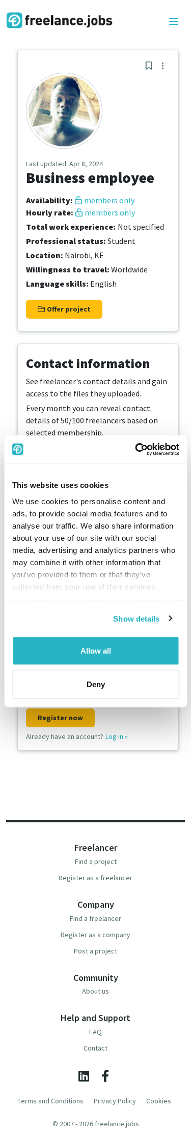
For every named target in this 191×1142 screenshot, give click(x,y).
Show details (136, 618)
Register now (60, 717)
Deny (96, 684)
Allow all (95, 650)
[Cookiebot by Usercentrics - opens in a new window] (136, 449)
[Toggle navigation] (173, 21)
